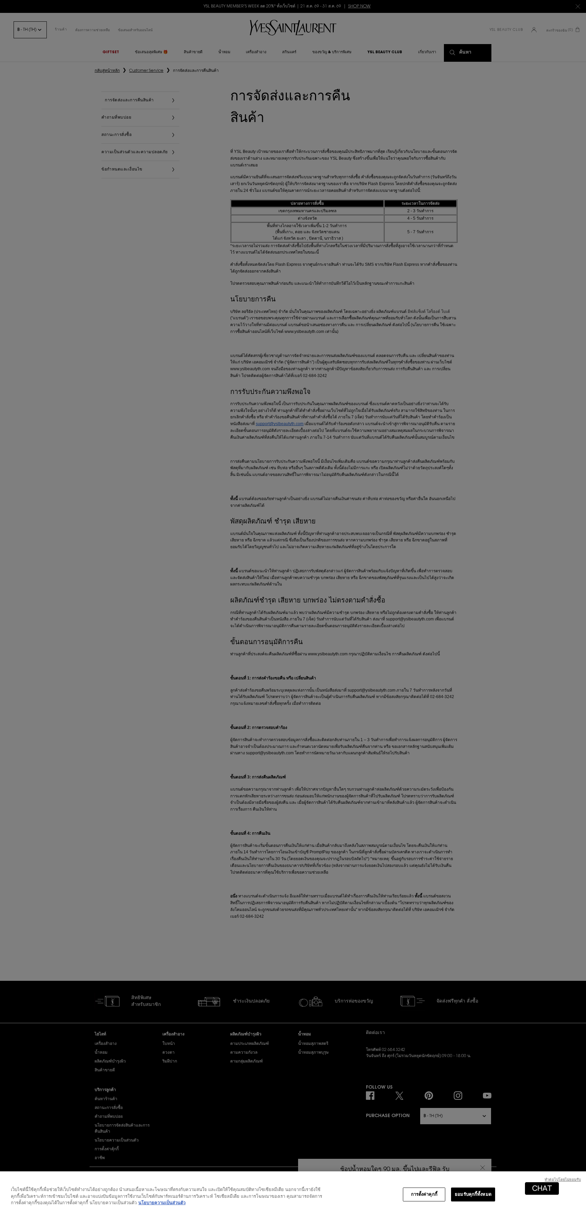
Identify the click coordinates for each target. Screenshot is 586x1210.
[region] (293, 1190)
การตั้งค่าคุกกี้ (424, 1194)
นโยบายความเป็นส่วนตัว (161, 1203)
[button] (542, 1188)
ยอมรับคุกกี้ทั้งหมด (473, 1194)
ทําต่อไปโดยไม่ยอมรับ (563, 1180)
